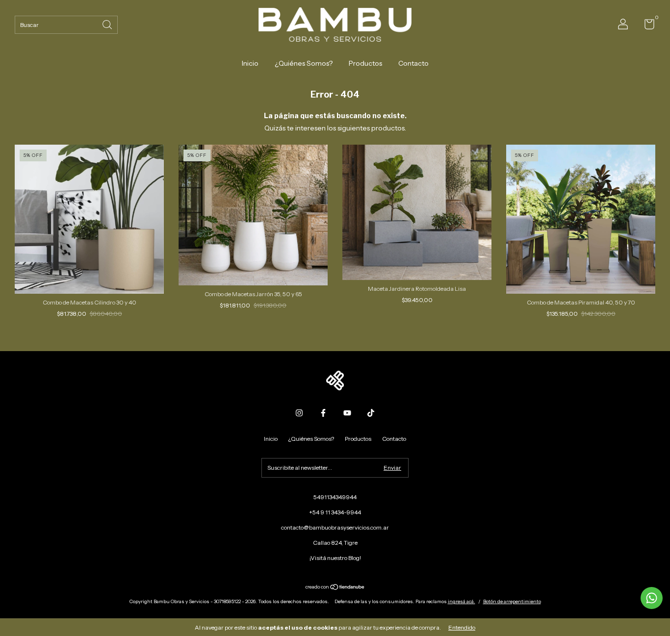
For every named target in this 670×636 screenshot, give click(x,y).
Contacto (413, 63)
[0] (645, 26)
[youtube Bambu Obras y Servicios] (347, 413)
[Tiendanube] (335, 588)
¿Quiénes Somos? (304, 63)
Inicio (250, 63)
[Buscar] (108, 24)
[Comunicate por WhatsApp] (652, 598)
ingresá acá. (461, 601)
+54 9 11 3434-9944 (335, 512)
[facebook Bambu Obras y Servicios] (323, 413)
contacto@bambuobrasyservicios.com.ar (335, 527)
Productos (365, 63)
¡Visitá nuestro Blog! (335, 557)
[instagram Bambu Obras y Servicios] (299, 413)
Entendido (461, 627)
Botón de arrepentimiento (512, 601)
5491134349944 (335, 497)
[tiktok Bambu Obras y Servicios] (371, 413)
